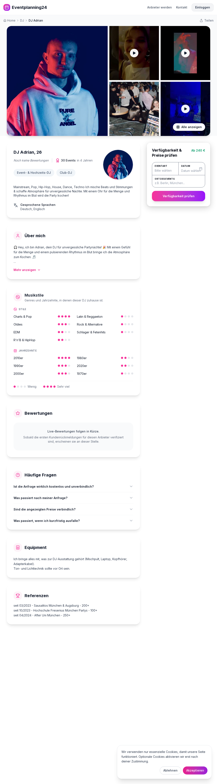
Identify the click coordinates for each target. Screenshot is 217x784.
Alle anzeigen (191, 127)
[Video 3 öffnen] (185, 53)
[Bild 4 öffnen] (134, 109)
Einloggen (202, 7)
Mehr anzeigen (25, 270)
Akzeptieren (195, 770)
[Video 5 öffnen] (185, 109)
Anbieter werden (159, 7)
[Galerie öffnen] (57, 81)
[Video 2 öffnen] (134, 53)
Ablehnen (170, 770)
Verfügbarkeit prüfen (179, 196)
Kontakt (181, 7)
